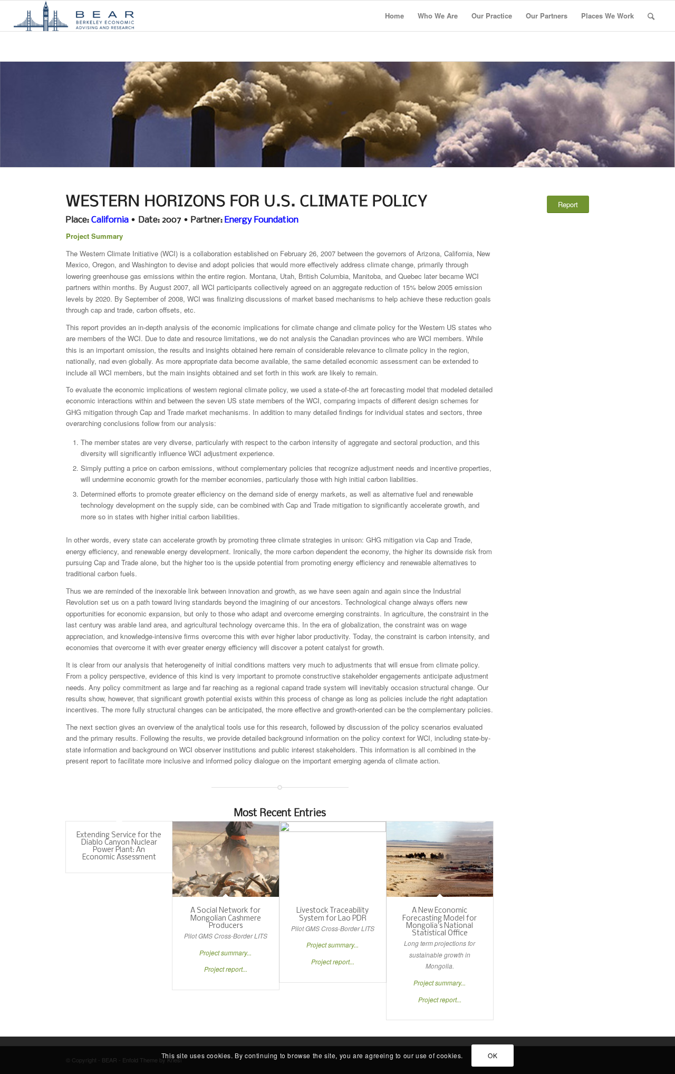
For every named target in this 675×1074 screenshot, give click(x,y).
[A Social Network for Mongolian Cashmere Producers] (225, 859)
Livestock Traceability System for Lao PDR (332, 914)
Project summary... (225, 952)
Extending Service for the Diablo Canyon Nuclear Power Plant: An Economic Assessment (118, 846)
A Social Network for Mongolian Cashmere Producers (225, 918)
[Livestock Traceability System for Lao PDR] (332, 859)
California (110, 220)
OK (492, 1055)
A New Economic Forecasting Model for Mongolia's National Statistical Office (439, 922)
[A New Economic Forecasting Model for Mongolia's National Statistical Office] (440, 859)
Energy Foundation (261, 220)
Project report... (225, 968)
